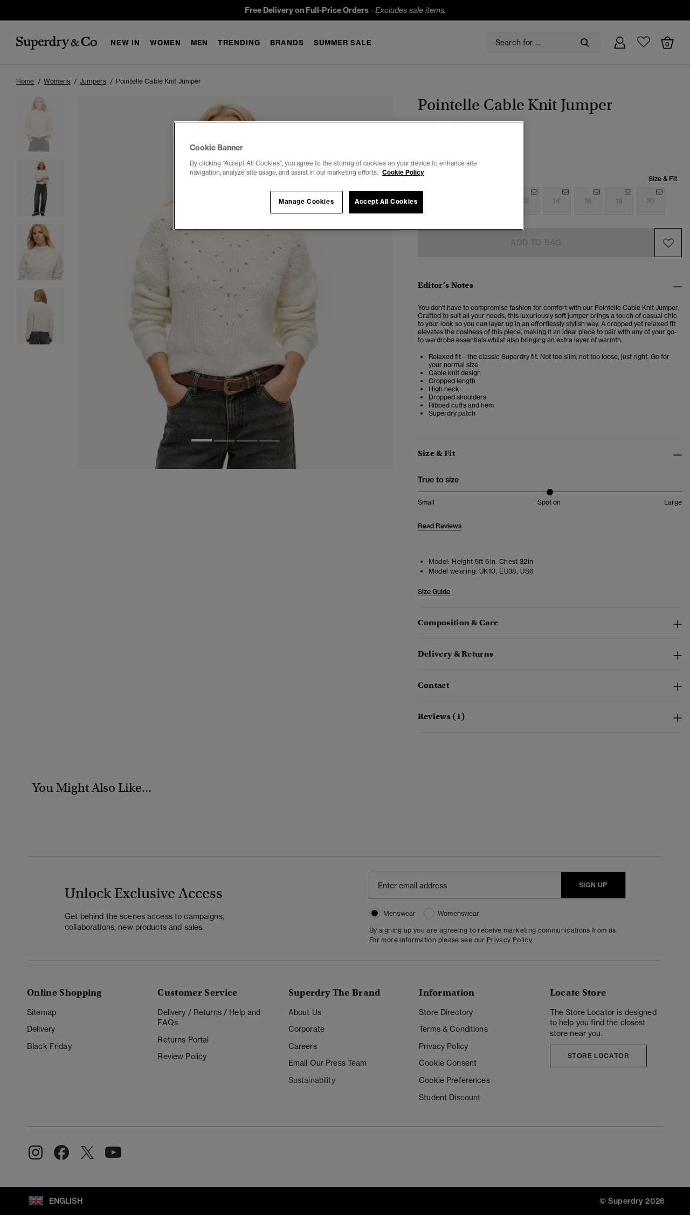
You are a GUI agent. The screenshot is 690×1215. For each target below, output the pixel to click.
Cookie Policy (403, 172)
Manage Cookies (306, 201)
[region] (349, 175)
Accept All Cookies (386, 201)
